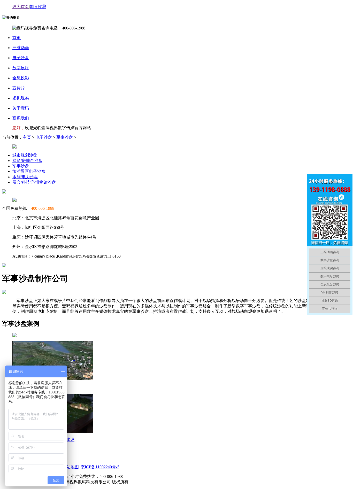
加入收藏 (38, 6)
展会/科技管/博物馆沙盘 (34, 182)
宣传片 (18, 88)
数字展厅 (20, 68)
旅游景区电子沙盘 (28, 171)
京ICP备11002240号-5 (100, 467)
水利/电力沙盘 (25, 177)
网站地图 (70, 467)
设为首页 (20, 6)
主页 (27, 137)
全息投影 (20, 78)
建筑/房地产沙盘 (27, 160)
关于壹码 (20, 108)
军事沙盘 (64, 137)
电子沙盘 (20, 58)
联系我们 (20, 118)
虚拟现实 (20, 98)
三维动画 (20, 47)
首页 (16, 37)
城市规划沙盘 (24, 155)
